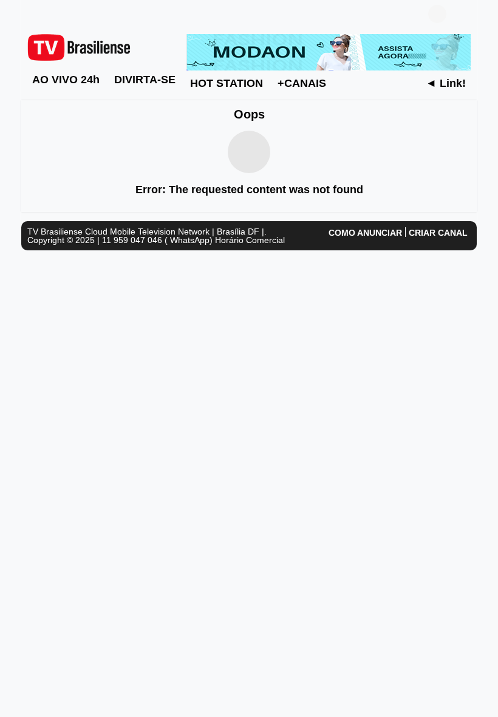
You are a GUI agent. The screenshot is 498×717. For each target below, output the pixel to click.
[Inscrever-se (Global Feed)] (52, 14)
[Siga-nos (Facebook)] (33, 14)
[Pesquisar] (461, 14)
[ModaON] (328, 52)
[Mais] (345, 82)
